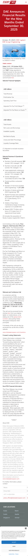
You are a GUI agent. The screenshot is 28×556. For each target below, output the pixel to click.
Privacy (17, 554)
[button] (26, 528)
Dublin (5, 514)
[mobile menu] (26, 2)
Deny (14, 546)
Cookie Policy (12, 554)
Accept (14, 542)
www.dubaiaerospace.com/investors (14, 332)
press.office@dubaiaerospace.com (14, 498)
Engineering (16, 42)
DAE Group (6, 42)
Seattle (17, 514)
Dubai (5, 511)
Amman (17, 517)
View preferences (14, 550)
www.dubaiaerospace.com (11, 479)
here (12, 78)
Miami (16, 511)
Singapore (6, 517)
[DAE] (9, 2)
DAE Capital (20, 40)
